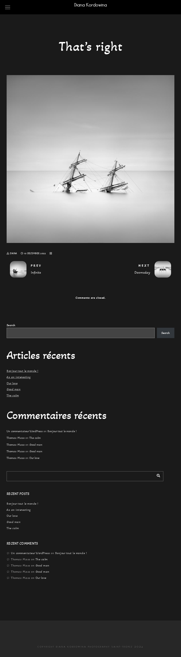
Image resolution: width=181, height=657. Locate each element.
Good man (14, 389)
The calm (13, 395)
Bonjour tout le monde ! (22, 371)
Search (11, 325)
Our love (12, 383)
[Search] (157, 475)
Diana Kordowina (90, 4)
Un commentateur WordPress (25, 431)
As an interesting (19, 377)
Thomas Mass (16, 438)
